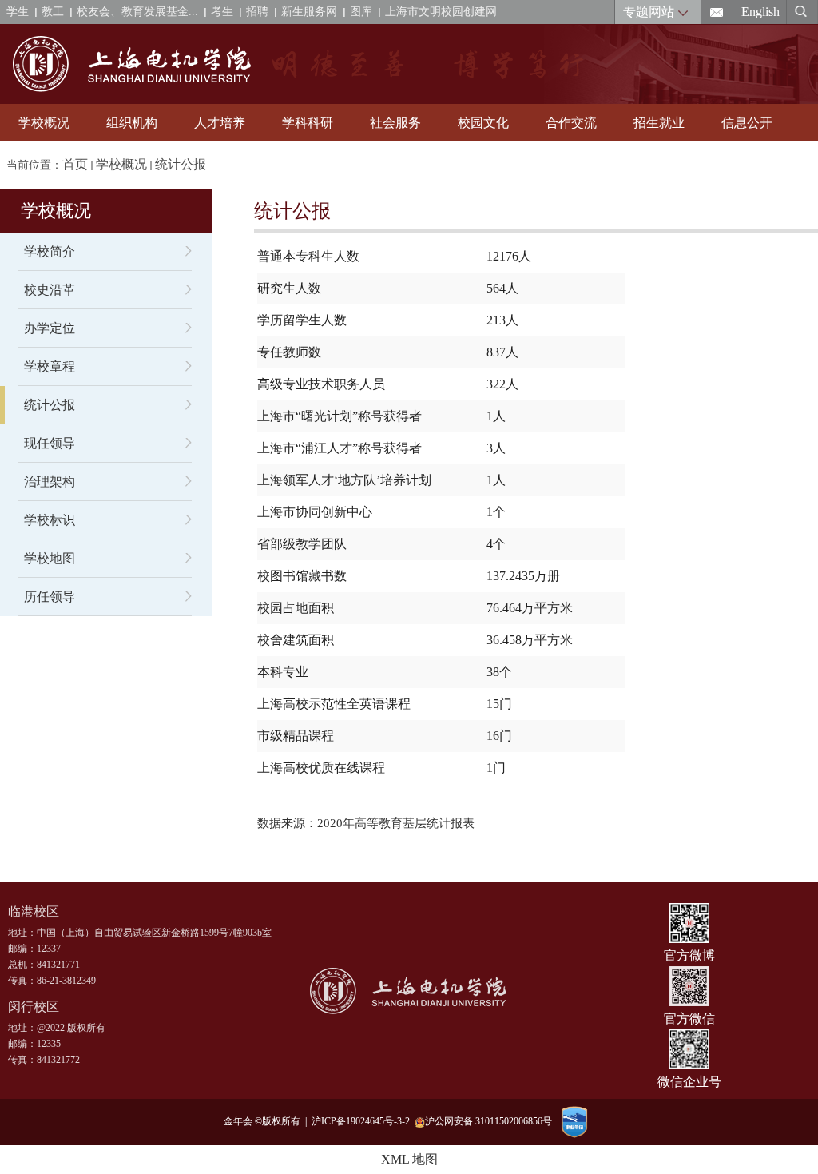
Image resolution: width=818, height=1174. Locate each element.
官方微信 (689, 1018)
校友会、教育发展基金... (137, 12)
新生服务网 (309, 12)
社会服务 (395, 122)
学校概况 (43, 122)
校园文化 (483, 122)
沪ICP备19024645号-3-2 (363, 1121)
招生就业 (659, 122)
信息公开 (746, 122)
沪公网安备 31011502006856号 (488, 1121)
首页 (75, 164)
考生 (222, 12)
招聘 (257, 12)
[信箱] (717, 12)
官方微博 (689, 955)
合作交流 (571, 122)
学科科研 (307, 122)
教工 (53, 12)
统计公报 (180, 164)
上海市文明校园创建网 (441, 12)
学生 (17, 12)
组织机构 (131, 122)
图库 (361, 12)
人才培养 (219, 122)
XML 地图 (409, 1159)
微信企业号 (689, 1081)
